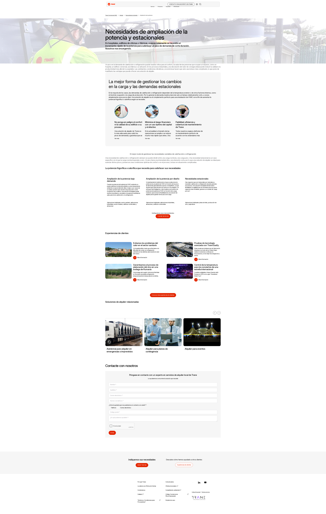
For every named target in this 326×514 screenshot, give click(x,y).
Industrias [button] (168, 6)
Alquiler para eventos (195, 348)
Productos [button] (160, 6)
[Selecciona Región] (197, 4)
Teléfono (113, 408)
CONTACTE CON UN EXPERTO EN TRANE (181, 4)
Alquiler (121, 15)
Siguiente (219, 313)
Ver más (116, 138)
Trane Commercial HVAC (111, 15)
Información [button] (176, 6)
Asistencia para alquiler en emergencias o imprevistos (120, 350)
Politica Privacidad (196, 492)
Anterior (214, 313)
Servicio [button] (153, 6)
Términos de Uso (206, 492)
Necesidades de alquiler (131, 15)
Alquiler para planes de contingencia (157, 350)
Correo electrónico (125, 408)
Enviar (112, 433)
